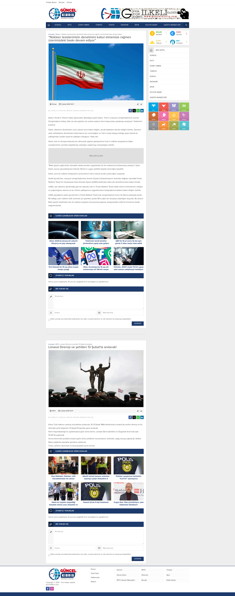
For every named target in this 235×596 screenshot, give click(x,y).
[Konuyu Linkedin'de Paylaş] (142, 110)
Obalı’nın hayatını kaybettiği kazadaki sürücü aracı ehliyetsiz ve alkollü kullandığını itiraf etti (63, 504)
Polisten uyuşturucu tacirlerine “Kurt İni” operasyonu (128, 477)
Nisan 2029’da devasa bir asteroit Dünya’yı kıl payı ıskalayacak (63, 242)
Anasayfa (51, 34)
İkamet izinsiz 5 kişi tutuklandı (96, 502)
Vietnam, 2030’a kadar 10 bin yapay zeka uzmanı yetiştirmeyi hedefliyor (129, 268)
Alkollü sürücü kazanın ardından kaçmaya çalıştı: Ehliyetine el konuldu (95, 478)
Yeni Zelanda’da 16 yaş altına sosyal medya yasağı (63, 268)
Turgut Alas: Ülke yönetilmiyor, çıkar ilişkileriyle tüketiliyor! (129, 503)
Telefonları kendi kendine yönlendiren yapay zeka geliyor (96, 242)
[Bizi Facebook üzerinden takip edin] (48, 588)
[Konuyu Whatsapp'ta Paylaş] (138, 110)
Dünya (58, 34)
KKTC (57, 344)
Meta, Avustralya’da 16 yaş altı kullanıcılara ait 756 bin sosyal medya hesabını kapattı (96, 269)
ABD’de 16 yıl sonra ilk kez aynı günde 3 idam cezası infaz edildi (128, 242)
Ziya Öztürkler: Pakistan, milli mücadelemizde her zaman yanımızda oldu (63, 478)
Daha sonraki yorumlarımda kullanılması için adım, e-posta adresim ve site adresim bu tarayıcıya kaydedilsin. (90, 319)
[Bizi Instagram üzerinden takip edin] (52, 588)
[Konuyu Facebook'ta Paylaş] (130, 110)
